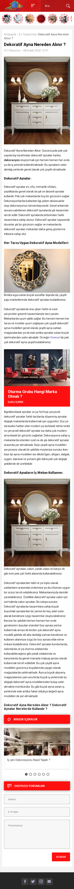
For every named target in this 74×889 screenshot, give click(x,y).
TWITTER (33, 881)
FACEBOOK (25, 881)
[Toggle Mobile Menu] (32, 5)
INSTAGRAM (41, 881)
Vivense (55, 337)
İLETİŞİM (49, 881)
